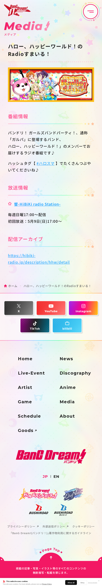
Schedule (29, 416)
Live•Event (31, 373)
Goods (26, 430)
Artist (25, 387)
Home (25, 359)
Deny (82, 582)
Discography (75, 373)
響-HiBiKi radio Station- (37, 204)
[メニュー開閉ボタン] (90, 11)
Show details (92, 582)
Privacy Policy (47, 584)
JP (45, 476)
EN (56, 476)
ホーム (12, 286)
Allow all (71, 582)
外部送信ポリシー (53, 526)
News (66, 359)
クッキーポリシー (83, 526)
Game (25, 402)
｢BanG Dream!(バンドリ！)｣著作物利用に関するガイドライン (51, 533)
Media (67, 402)
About (67, 416)
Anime (68, 387)
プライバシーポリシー (21, 526)
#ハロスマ (45, 163)
